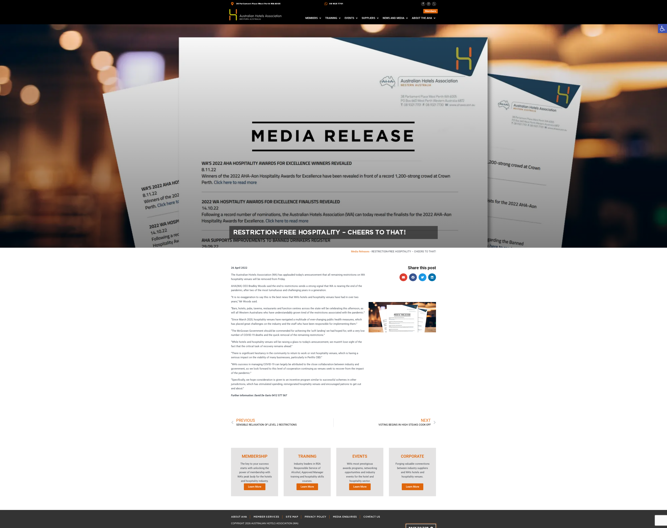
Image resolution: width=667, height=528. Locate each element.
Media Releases (360, 251)
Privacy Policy (315, 517)
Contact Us (371, 517)
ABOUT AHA (239, 517)
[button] (662, 28)
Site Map (292, 517)
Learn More (254, 486)
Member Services (266, 517)
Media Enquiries (345, 517)
